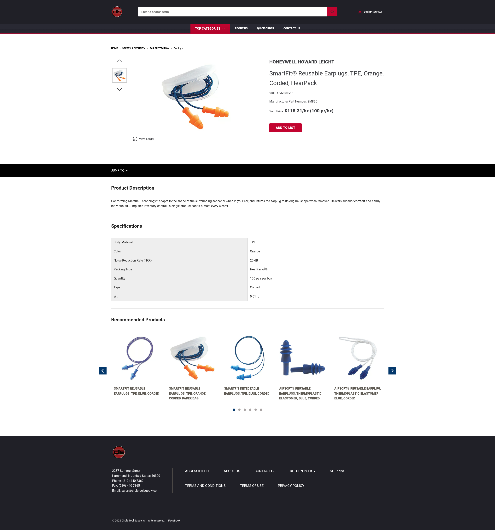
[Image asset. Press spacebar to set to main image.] (119, 75)
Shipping (338, 471)
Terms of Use (252, 486)
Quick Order (265, 28)
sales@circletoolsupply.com (140, 490)
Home (114, 48)
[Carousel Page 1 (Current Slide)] (234, 410)
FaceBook (174, 520)
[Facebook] (185, 520)
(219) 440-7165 (129, 485)
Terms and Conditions (205, 486)
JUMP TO (118, 170)
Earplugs (178, 48)
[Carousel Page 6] (261, 410)
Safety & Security (133, 48)
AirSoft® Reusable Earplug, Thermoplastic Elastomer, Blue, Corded (357, 393)
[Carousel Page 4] (250, 410)
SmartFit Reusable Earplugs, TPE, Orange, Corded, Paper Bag (187, 393)
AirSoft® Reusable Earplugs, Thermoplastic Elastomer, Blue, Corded (300, 393)
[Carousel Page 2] (239, 410)
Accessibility (197, 471)
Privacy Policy (291, 486)
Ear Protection (159, 48)
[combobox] (237, 11)
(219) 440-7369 (132, 481)
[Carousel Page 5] (255, 410)
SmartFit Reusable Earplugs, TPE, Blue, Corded (136, 391)
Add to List (285, 128)
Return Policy (303, 471)
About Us (241, 28)
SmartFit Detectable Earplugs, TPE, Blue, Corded (246, 391)
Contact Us (291, 28)
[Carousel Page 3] (245, 410)
